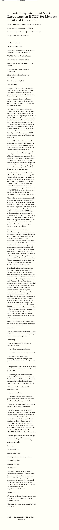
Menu (3, 0)
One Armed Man (19, 517)
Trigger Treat (30, 517)
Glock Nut (21, 519)
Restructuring (22, 0)
